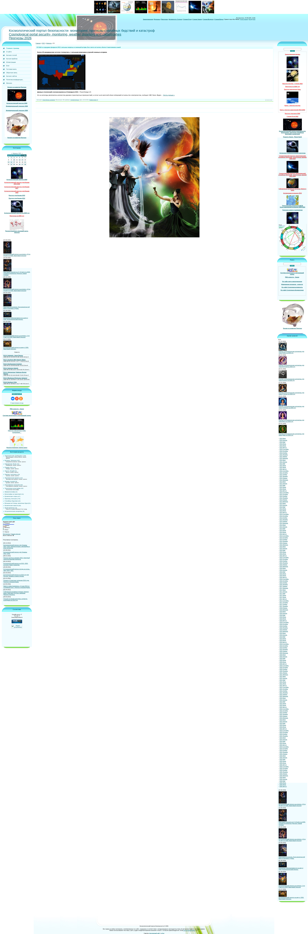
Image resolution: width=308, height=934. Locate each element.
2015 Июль (282, 554)
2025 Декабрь (283, 772)
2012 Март (282, 481)
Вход (250, 19)
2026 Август (283, 786)
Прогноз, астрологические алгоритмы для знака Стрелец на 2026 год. (291, 393)
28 (25, 164)
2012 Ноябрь (283, 496)
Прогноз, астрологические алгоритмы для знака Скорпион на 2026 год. (291, 407)
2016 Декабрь (283, 584)
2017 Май (282, 593)
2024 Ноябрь (283, 750)
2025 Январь (283, 754)
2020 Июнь (282, 660)
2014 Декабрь (283, 541)
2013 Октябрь (283, 516)
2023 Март (282, 719)
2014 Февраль (283, 523)
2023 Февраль (283, 718)
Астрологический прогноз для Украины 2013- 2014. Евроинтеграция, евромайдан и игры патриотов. (16, 546)
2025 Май (282, 759)
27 (22, 164)
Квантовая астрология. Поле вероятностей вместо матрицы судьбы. (16, 307)
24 (14, 164)
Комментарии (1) (94, 99)
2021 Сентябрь (284, 687)
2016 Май (282, 572)
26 (19, 164)
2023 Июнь (282, 725)
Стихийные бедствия (11, 501)
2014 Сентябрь (284, 536)
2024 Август (283, 745)
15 (8, 162)
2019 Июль (282, 640)
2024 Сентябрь (284, 746)
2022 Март (282, 698)
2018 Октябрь (283, 624)
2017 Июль (282, 597)
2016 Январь (283, 564)
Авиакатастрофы (10, 492)
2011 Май (282, 463)
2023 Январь (283, 716)
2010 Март (282, 438)
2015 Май (282, 550)
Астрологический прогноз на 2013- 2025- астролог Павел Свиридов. (15, 564)
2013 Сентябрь (284, 514)
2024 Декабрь (283, 752)
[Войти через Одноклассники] (21, 398)
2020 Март (282, 655)
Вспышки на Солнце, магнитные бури (16, 503)
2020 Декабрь (283, 671)
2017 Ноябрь (283, 604)
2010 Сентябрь (284, 449)
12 (19, 160)
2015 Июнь (282, 552)
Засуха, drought (9, 471)
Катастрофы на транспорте (13, 494)
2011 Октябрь (283, 472)
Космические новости (11, 505)
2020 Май (282, 658)
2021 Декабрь (283, 692)
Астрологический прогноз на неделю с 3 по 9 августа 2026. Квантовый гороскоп (16, 336)
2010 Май (282, 442)
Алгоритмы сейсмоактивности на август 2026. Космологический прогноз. (15, 318)
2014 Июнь (282, 530)
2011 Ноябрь (283, 474)
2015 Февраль (283, 545)
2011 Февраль (283, 458)
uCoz (162, 933)
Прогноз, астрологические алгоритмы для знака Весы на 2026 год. (291, 420)
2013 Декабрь (283, 519)
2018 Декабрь (283, 627)
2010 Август (283, 447)
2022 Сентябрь (284, 709)
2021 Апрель (283, 678)
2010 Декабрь (283, 454)
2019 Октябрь (283, 646)
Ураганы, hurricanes (11, 474)
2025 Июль (282, 763)
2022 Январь (283, 694)
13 (22, 160)
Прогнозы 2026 (20, 38)
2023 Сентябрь (284, 730)
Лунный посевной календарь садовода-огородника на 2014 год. (15, 599)
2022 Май (282, 701)
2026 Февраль (283, 775)
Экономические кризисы (12, 478)
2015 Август (283, 555)
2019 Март (282, 633)
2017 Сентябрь (284, 600)
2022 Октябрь (283, 710)
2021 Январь (283, 673)
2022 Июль (282, 705)
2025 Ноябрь (283, 770)
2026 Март (282, 777)
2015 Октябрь (283, 559)
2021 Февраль (283, 674)
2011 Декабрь (283, 476)
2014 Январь (283, 521)
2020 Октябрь (283, 667)
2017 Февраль (283, 588)
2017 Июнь (282, 595)
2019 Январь (283, 629)
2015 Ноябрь (283, 561)
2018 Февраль (283, 609)
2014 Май (282, 528)
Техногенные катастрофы (12, 488)
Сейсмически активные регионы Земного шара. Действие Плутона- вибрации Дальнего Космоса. (16, 593)
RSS (254, 19)
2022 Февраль (283, 696)
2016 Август (283, 577)
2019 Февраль (283, 631)
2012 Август (283, 490)
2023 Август (283, 728)
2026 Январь (283, 774)
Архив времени (9, 508)
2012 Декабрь (283, 498)
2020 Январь (283, 651)
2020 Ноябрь (283, 669)
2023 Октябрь (283, 732)
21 (25, 162)
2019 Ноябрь (283, 647)
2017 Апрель (283, 591)
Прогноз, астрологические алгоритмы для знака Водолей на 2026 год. (291, 366)
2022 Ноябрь (283, 712)
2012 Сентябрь (284, 492)
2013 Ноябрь (283, 518)
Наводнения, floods (10, 464)
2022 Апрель (283, 700)
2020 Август (283, 664)
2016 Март (282, 568)
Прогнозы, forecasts (11, 498)
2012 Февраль (283, 480)
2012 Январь (283, 478)
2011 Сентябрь (284, 471)
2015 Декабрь (283, 563)
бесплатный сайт (154, 933)
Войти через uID (17, 394)
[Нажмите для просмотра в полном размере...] (61, 89)
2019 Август (283, 642)
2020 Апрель (283, 656)
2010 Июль (282, 445)
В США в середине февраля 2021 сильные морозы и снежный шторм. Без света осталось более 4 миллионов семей (79, 47)
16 (11, 162)
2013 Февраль (283, 501)
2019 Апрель (283, 635)
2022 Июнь (282, 703)
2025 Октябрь (283, 768)
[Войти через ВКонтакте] (13, 398)
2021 (43, 43)
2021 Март (282, 676)
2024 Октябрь (283, 748)
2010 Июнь (282, 444)
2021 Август (283, 685)
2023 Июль (282, 727)
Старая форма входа (16, 403)
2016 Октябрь (283, 581)
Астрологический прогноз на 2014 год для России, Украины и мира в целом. (16, 575)
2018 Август (283, 620)
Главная (38, 43)
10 (14, 160)
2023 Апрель (283, 721)
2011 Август (283, 469)
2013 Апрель (283, 505)
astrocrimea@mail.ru (189, 930)
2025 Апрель (283, 757)
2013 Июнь (282, 508)
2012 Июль (282, 489)
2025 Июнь (282, 761)
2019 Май (282, 636)
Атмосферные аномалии (12, 485)
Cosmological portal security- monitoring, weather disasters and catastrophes (65, 34)
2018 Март (282, 611)
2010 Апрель (283, 440)
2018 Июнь (282, 617)
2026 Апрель (283, 779)
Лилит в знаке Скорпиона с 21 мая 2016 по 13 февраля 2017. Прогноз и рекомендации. (16, 586)
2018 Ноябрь (283, 626)
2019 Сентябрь (284, 644)
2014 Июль (282, 532)
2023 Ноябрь (283, 734)
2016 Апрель (283, 570)
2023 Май (282, 723)
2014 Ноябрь (283, 539)
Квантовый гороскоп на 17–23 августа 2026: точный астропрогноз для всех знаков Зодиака (16, 273)
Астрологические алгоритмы (13, 511)
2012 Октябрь (283, 494)
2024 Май (282, 741)
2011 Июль (282, 467)
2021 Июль (282, 683)
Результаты (6, 534)
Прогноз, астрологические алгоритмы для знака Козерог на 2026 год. (291, 379)
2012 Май (282, 485)
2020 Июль (282, 662)
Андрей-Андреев (75, 99)
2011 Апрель (283, 462)
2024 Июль (282, 743)
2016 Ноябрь (283, 582)
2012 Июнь (282, 487)
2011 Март (282, 460)
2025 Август (283, 764)
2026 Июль (282, 784)
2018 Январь (283, 608)
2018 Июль (282, 618)
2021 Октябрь (283, 689)
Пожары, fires (9, 467)
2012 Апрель (283, 483)
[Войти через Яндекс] (17, 398)
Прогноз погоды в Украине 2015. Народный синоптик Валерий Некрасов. (16, 558)
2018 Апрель (283, 613)
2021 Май (282, 680)
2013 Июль (282, 510)
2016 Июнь (282, 573)
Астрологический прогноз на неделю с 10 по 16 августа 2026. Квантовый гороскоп (16, 289)
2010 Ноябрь (283, 453)
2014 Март (282, 525)
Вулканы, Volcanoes (11, 460)
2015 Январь (283, 543)
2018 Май (282, 615)
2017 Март (282, 590)
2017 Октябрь (283, 602)
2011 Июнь (282, 465)
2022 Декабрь (283, 714)
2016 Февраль (283, 566)
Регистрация (244, 19)
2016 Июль (282, 575)
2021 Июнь (282, 682)
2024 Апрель (283, 739)
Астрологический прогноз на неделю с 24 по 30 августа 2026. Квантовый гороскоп (16, 254)
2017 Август (283, 599)
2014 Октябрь (283, 537)
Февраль (49, 43)
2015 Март (282, 546)
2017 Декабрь (283, 606)
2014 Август (283, 534)
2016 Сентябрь (284, 579)
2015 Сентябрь (284, 557)
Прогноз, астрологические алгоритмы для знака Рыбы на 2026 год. (291, 352)
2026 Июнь (282, 783)
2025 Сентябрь (284, 766)
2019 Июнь (282, 638)
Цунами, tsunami (10, 481)
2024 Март (282, 737)
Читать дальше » (169, 95)
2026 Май (282, 781)
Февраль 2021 (17, 153)
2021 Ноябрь (283, 691)
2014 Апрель (283, 527)
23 (11, 164)
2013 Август (283, 512)
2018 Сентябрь (284, 622)
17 (14, 162)
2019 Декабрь (283, 649)
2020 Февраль (283, 653)
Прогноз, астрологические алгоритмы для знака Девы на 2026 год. (291, 434)
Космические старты (11, 496)
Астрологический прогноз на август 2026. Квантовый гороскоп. (16, 348)
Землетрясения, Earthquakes (13, 455)
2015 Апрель (283, 548)
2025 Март (282, 755)
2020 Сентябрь (284, 665)
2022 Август (283, 707)
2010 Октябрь (283, 451)
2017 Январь (283, 586)
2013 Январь (283, 499)
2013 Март (282, 503)
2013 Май (282, 507)
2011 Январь (283, 456)
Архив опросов (15, 534)
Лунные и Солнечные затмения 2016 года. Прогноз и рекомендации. (16, 581)
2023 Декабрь (283, 736)
